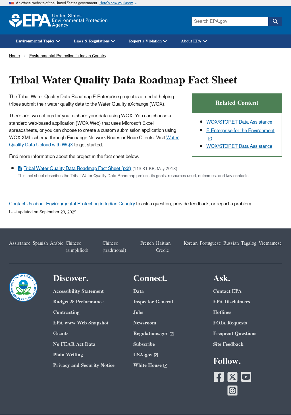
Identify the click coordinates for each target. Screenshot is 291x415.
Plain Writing (68, 355)
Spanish (40, 243)
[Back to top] (275, 399)
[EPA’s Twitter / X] (232, 377)
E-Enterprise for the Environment (240, 131)
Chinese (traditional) (114, 246)
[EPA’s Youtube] (246, 377)
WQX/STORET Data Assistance (239, 122)
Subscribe (144, 344)
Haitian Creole (163, 246)
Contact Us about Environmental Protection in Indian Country (72, 204)
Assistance (19, 243)
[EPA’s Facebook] (219, 377)
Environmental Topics (35, 41)
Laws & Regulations (92, 41)
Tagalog (248, 243)
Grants (60, 333)
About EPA (191, 41)
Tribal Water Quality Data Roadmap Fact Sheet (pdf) (77, 168)
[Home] (58, 20)
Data (138, 291)
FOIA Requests (230, 323)
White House (147, 365)
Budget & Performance (78, 302)
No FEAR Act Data (74, 344)
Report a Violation (145, 41)
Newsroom (144, 323)
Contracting (66, 312)
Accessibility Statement (78, 291)
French (147, 243)
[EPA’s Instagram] (232, 390)
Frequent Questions (234, 333)
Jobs (138, 312)
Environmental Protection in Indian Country (67, 56)
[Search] (275, 21)
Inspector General (153, 302)
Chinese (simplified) (77, 246)
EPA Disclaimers (231, 302)
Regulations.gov (150, 333)
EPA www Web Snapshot (81, 323)
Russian (231, 243)
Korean (191, 243)
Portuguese (210, 243)
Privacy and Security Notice (84, 365)
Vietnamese (270, 243)
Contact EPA (227, 291)
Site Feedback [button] (228, 344)
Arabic (56, 243)
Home (14, 56)
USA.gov (142, 355)
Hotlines (222, 312)
